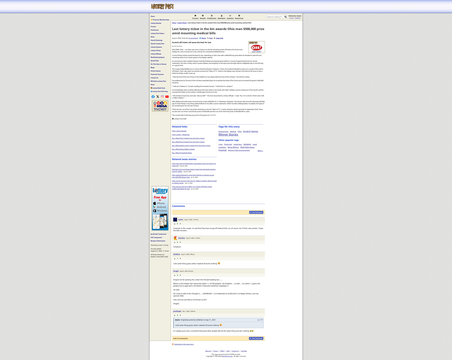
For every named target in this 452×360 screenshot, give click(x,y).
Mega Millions (233, 147)
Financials (228, 144)
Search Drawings (156, 40)
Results (203, 18)
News (153, 37)
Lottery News (182, 23)
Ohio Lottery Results (179, 131)
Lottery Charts (156, 50)
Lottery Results (156, 23)
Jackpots (247, 144)
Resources (239, 18)
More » (260, 151)
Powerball (222, 150)
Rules (153, 85)
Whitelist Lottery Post (158, 81)
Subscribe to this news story (184, 344)
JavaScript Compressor (158, 234)
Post (211, 38)
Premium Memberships (160, 20)
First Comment (257, 338)
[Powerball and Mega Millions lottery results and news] (160, 111)
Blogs (153, 67)
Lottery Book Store (158, 88)
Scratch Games (250, 131)
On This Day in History (158, 64)
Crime (220, 144)
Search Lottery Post (157, 44)
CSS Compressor (156, 237)
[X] (157, 97)
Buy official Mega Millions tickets (183, 149)
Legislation (222, 147)
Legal (255, 144)
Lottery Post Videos (157, 33)
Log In (292, 18)
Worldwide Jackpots (158, 57)
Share (204, 38)
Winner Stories (228, 134)
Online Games (156, 71)
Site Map (244, 351)
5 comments (193, 38)
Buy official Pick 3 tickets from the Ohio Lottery (188, 138)
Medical (233, 131)
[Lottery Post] (162, 6)
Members (221, 18)
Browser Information (158, 241)
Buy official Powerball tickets (182, 153)
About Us (208, 351)
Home (153, 16)
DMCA (222, 351)
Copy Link (219, 38)
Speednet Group (227, 356)
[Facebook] (153, 97)
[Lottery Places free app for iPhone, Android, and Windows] (160, 230)
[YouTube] (167, 97)
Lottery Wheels (156, 54)
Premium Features (157, 74)
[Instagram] (162, 97)
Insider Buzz (238, 144)
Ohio (240, 131)
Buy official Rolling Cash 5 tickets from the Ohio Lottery (191, 146)
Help (228, 351)
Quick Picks (155, 61)
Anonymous (223, 131)
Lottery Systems (156, 47)
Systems (230, 18)
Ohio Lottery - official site (181, 135)
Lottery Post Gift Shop (160, 91)
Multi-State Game (247, 147)
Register (297, 18)
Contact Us (154, 78)
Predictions (211, 18)
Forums (195, 18)
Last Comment (257, 212)
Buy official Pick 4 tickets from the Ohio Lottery (188, 142)
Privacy (215, 351)
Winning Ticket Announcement (239, 150)
